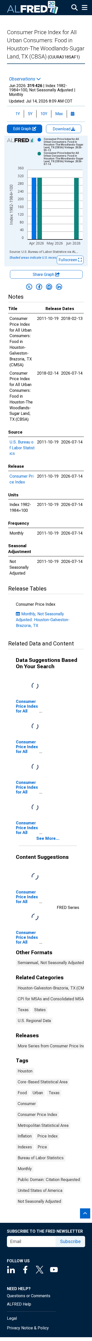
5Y (30, 113)
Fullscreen (68, 259)
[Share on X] (29, 287)
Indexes (25, 1147)
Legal (12, 1318)
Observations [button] (22, 79)
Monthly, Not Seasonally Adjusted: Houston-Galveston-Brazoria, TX (43, 620)
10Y (43, 113)
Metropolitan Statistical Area (43, 1125)
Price (42, 1147)
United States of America (40, 1190)
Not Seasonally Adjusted (39, 1201)
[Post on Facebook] (39, 287)
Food (22, 1092)
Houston (25, 1071)
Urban (37, 1092)
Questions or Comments (28, 1295)
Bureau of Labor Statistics (41, 1157)
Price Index (47, 1136)
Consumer (27, 1103)
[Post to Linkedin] (59, 287)
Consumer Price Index (37, 1114)
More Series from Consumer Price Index (53, 1046)
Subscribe (70, 1241)
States (40, 1009)
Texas (23, 1009)
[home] (32, 7)
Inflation (25, 1136)
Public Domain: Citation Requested (49, 1179)
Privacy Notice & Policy (28, 1328)
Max (59, 113)
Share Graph (44, 274)
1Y (17, 113)
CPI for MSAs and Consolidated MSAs (52, 999)
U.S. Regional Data (34, 1020)
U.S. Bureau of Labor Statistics (21, 448)
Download (62, 129)
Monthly (25, 1168)
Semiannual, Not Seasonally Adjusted (51, 962)
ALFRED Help (19, 1304)
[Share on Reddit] (49, 287)
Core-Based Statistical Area (42, 1082)
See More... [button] (48, 838)
